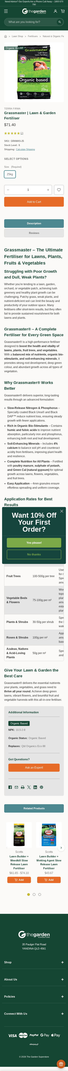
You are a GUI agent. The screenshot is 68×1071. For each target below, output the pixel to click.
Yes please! (34, 542)
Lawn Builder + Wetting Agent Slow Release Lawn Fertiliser (48, 862)
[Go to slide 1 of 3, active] (28, 894)
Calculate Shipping (25, 149)
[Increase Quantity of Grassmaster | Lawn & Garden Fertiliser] (48, 190)
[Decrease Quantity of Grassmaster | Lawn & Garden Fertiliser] (8, 190)
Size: (12, 167)
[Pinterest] (41, 787)
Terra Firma (12, 108)
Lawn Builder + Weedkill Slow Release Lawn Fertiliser (19, 862)
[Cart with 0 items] (62, 11)
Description (34, 223)
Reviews (34, 232)
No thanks (34, 554)
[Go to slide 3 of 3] (6, 847)
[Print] (22, 787)
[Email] (16, 787)
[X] (29, 787)
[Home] (5, 36)
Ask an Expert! (34, 767)
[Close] (62, 511)
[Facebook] (10, 787)
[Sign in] (55, 11)
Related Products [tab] (34, 808)
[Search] (60, 22)
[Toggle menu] (5, 11)
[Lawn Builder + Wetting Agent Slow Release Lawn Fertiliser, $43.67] (49, 835)
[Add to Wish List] (59, 190)
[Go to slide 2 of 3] (61, 847)
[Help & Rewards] (61, 1064)
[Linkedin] (35, 787)
